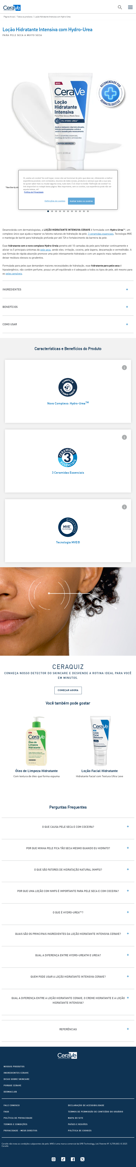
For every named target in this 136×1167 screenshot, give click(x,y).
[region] (68, 190)
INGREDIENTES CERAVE (16, 1073)
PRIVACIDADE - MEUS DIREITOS (20, 1130)
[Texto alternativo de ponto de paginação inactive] (52, 211)
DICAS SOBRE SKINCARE (17, 1079)
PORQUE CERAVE (12, 1085)
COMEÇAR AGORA (68, 690)
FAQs (6, 1111)
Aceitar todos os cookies (81, 201)
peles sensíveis (14, 273)
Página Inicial (9, 16)
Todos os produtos (24, 16)
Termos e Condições (15, 1124)
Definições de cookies (55, 201)
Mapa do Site (75, 1118)
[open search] (120, 7)
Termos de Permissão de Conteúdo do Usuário (95, 1111)
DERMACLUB (10, 1091)
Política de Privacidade (18, 1118)
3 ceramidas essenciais (100, 233)
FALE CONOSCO (12, 1105)
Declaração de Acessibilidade (86, 1105)
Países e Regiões (78, 1124)
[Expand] (68, 289)
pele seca (45, 249)
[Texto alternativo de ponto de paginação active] (48, 211)
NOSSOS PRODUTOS (14, 1066)
